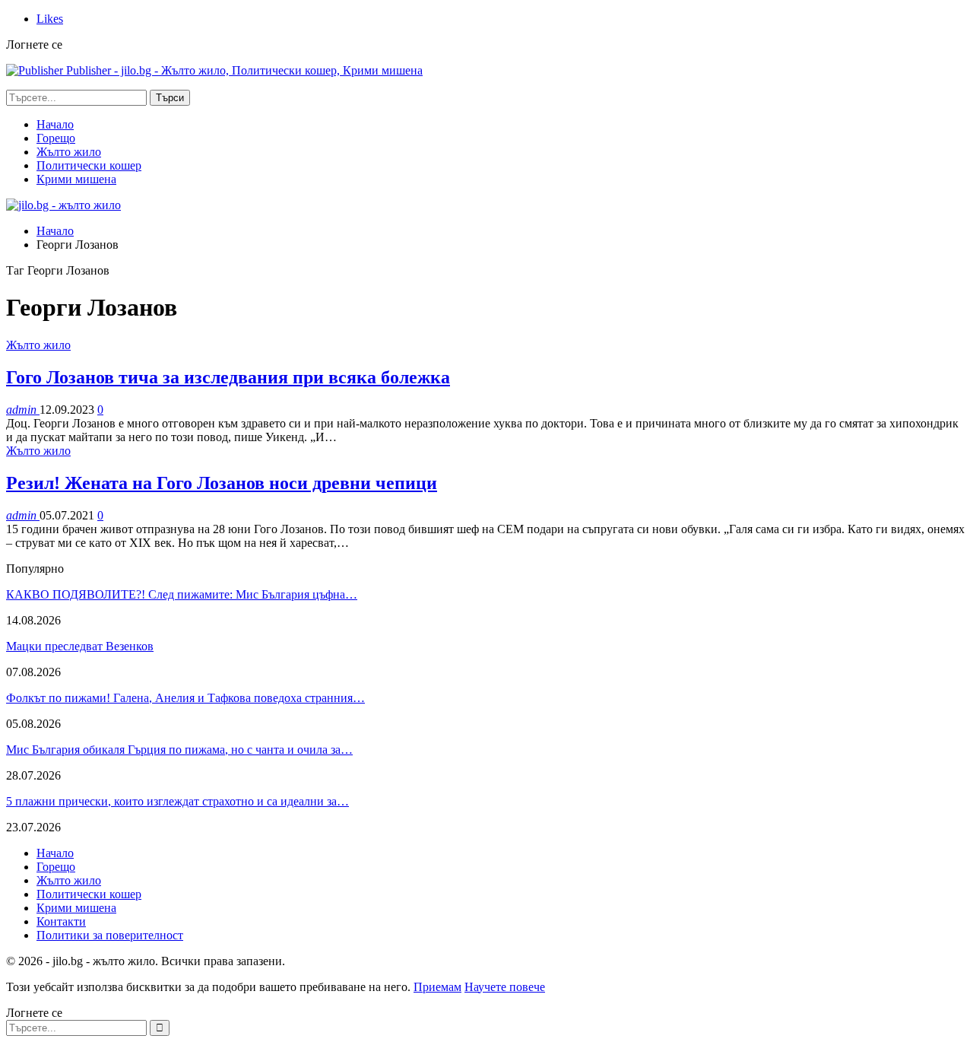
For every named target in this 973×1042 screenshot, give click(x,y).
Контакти (61, 921)
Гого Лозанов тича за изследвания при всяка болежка (228, 377)
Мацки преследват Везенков (80, 646)
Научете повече (504, 986)
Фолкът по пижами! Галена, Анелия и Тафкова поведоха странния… (185, 697)
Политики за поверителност (109, 935)
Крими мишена (76, 179)
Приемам (437, 986)
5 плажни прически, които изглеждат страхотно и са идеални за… (177, 801)
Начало (55, 124)
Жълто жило (68, 151)
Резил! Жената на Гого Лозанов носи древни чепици (221, 483)
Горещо (55, 138)
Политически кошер (88, 165)
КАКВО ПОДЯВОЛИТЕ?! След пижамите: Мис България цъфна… (181, 594)
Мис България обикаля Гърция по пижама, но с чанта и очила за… (179, 749)
